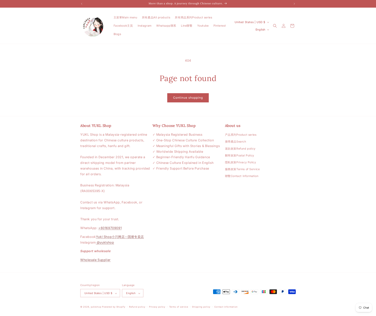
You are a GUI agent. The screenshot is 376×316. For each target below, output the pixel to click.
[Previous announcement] (81, 3)
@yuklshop (105, 242)
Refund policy (137, 306)
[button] (275, 26)
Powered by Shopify (113, 307)
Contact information (226, 306)
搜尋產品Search (235, 141)
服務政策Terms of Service (242, 169)
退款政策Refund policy (240, 148)
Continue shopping (188, 97)
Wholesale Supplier (95, 260)
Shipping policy (201, 306)
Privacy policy (157, 306)
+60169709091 (110, 228)
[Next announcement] (294, 3)
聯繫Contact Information (241, 176)
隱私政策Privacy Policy (240, 162)
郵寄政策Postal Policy (239, 155)
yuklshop (96, 307)
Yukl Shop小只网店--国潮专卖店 (120, 237)
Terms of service (178, 306)
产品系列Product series (241, 134)
